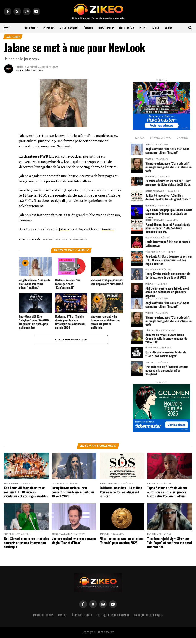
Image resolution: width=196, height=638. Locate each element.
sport (155, 28)
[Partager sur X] (8, 155)
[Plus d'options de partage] (8, 173)
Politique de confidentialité (113, 615)
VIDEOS (168, 28)
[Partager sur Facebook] (8, 137)
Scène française (69, 28)
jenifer (49, 240)
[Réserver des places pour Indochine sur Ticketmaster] (161, 104)
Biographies (31, 28)
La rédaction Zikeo (31, 70)
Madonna (81, 240)
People (143, 28)
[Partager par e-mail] (8, 164)
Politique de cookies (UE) (148, 615)
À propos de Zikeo (82, 615)
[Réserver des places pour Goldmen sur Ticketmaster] (161, 407)
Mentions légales (43, 615)
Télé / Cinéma (126, 28)
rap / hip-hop (106, 28)
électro (88, 28)
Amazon (108, 229)
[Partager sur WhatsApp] (8, 146)
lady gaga (64, 240)
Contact (62, 615)
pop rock (48, 28)
